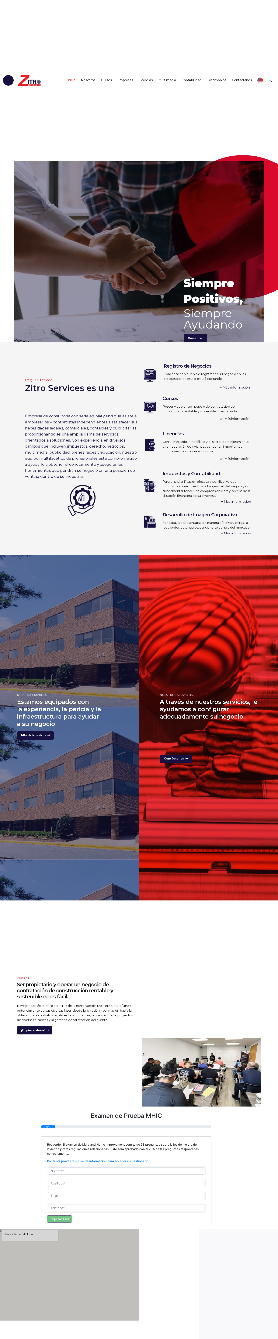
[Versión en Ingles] (260, 80)
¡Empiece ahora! (33, 1030)
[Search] (270, 80)
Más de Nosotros (33, 735)
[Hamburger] (8, 80)
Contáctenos (174, 758)
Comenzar (195, 338)
